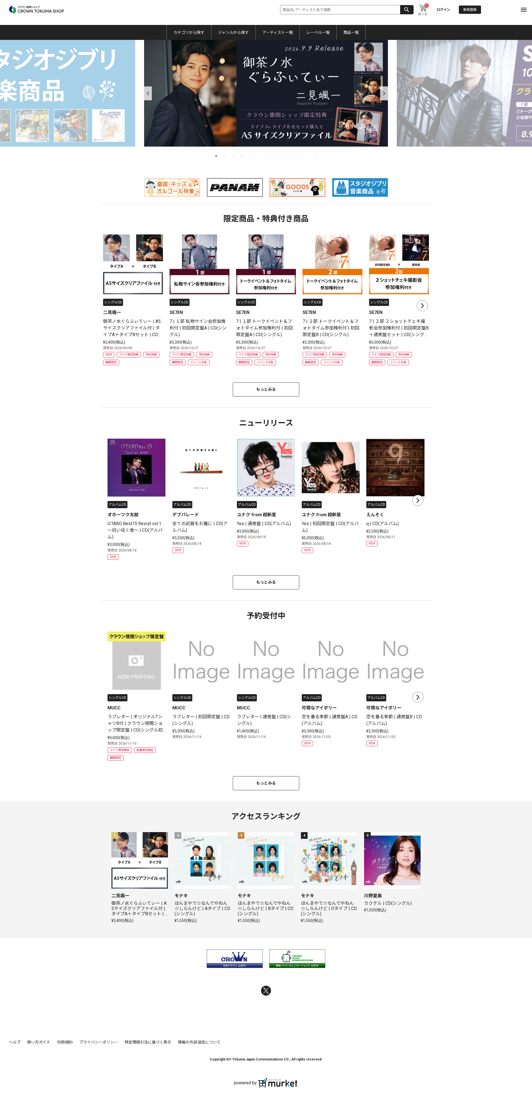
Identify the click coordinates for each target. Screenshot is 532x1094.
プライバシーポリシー (98, 1042)
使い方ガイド (38, 1042)
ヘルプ (15, 1042)
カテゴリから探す (188, 32)
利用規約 (65, 1042)
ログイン (443, 10)
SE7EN (176, 312)
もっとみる (266, 389)
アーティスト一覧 (277, 32)
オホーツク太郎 (123, 514)
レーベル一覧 (318, 32)
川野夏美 (373, 895)
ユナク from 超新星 (256, 514)
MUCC (114, 707)
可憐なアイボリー (319, 707)
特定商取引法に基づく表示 (148, 1042)
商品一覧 (351, 32)
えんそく (375, 514)
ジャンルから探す (233, 32)
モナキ (181, 895)
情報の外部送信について (199, 1042)
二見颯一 (112, 312)
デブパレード (185, 514)
